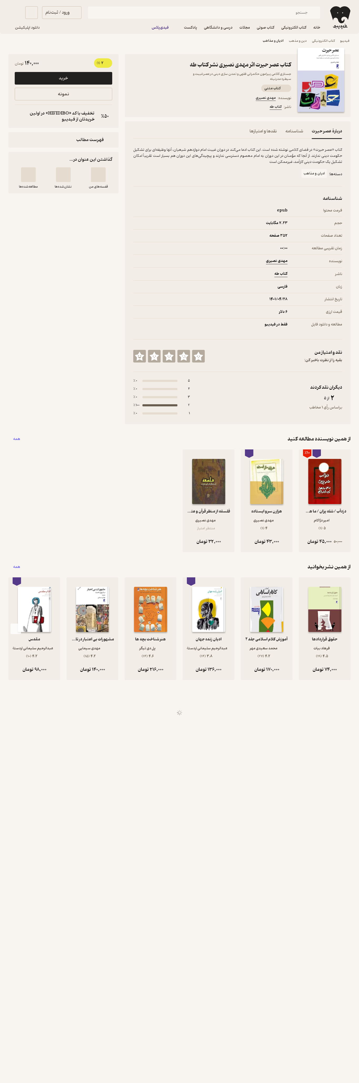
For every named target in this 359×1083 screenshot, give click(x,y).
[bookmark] (149, 107)
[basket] (31, 12)
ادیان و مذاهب (273, 41)
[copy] (20, 116)
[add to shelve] (98, 174)
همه (16, 439)
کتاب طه (276, 107)
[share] (174, 107)
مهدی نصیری (266, 98)
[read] (28, 174)
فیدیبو (345, 40)
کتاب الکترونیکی (323, 40)
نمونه (63, 94)
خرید (63, 78)
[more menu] (136, 107)
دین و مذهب (298, 40)
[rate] (198, 356)
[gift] (161, 107)
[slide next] (16, 629)
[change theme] (14, 12)
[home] (340, 17)
